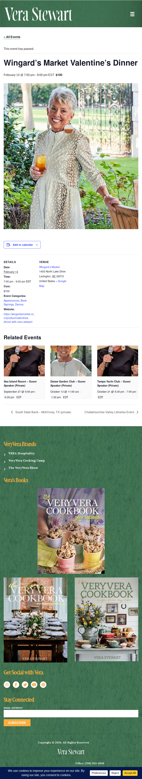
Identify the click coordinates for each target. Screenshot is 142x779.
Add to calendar (23, 245)
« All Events (12, 37)
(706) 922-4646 (94, 763)
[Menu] (132, 14)
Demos (19, 304)
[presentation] (24, 361)
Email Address (13, 708)
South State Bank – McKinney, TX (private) (43, 412)
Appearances (11, 300)
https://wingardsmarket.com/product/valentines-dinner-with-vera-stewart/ (19, 318)
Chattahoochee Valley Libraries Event (109, 412)
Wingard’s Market (49, 267)
